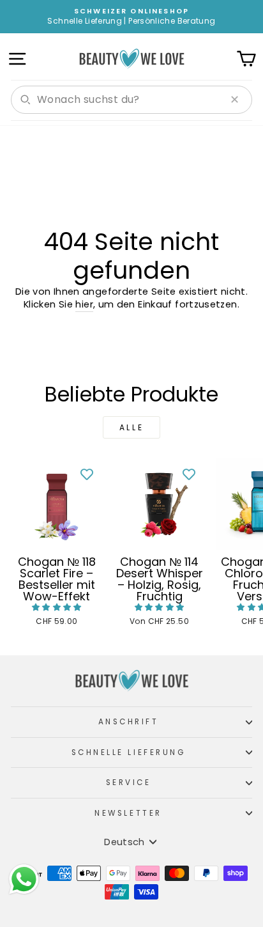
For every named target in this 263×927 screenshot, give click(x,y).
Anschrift (128, 722)
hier (84, 304)
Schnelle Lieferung (128, 752)
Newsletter (128, 813)
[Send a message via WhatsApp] (23, 879)
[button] (57, 607)
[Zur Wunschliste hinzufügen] (87, 474)
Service (128, 782)
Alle (131, 427)
